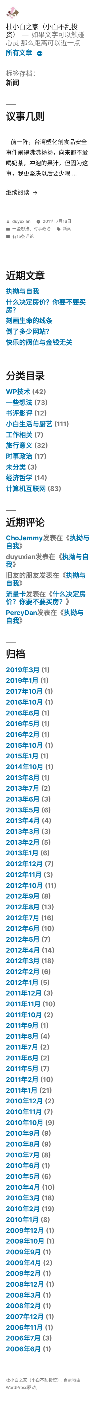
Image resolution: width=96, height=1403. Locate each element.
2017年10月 (24, 691)
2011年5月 (22, 1069)
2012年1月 (22, 982)
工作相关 (19, 435)
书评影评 (19, 413)
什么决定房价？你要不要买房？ (46, 306)
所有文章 (19, 53)
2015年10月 (24, 745)
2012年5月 (23, 939)
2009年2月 (23, 1273)
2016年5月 (23, 724)
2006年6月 (23, 1349)
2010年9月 (23, 1133)
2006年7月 (23, 1338)
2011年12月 (24, 993)
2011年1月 (22, 1090)
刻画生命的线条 (29, 321)
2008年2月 (23, 1306)
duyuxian (21, 221)
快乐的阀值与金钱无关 (39, 342)
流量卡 (16, 594)
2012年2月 (23, 972)
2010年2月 (23, 1209)
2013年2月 (23, 842)
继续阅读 (21, 192)
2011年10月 (24, 1015)
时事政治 (42, 228)
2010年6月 (23, 1166)
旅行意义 (19, 445)
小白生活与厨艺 (29, 424)
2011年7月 (22, 1047)
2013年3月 (23, 831)
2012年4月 (23, 950)
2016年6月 (23, 713)
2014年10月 (24, 767)
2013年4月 (23, 821)
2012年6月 (23, 928)
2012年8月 (23, 907)
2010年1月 (22, 1220)
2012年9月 (23, 896)
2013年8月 (23, 778)
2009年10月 (25, 1241)
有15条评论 (23, 236)
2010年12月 (24, 1101)
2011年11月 (23, 1004)
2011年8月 (22, 1036)
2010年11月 (24, 1112)
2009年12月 (25, 1230)
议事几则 (25, 116)
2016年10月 (24, 702)
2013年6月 (23, 799)
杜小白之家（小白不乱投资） (33, 1380)
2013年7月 (22, 788)
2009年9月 (23, 1252)
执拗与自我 (22, 291)
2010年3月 (23, 1198)
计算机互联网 (26, 489)
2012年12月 (24, 864)
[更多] (40, 54)
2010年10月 (24, 1123)
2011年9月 (22, 1025)
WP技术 (18, 392)
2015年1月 (22, 756)
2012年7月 (22, 918)
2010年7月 (23, 1155)
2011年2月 (22, 1079)
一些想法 (20, 228)
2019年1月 (22, 680)
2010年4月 (23, 1187)
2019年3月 (23, 670)
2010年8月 (23, 1144)
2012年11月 (24, 875)
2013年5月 (23, 810)
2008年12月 (25, 1284)
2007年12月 (25, 1317)
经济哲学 (19, 478)
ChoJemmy (24, 538)
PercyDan (21, 613)
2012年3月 (23, 961)
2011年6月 (22, 1058)
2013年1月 (22, 853)
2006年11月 (24, 1327)
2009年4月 (23, 1263)
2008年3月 (23, 1295)
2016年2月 (23, 734)
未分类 (16, 467)
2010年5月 (23, 1176)
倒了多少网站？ (29, 331)
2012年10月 (24, 885)
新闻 (67, 228)
